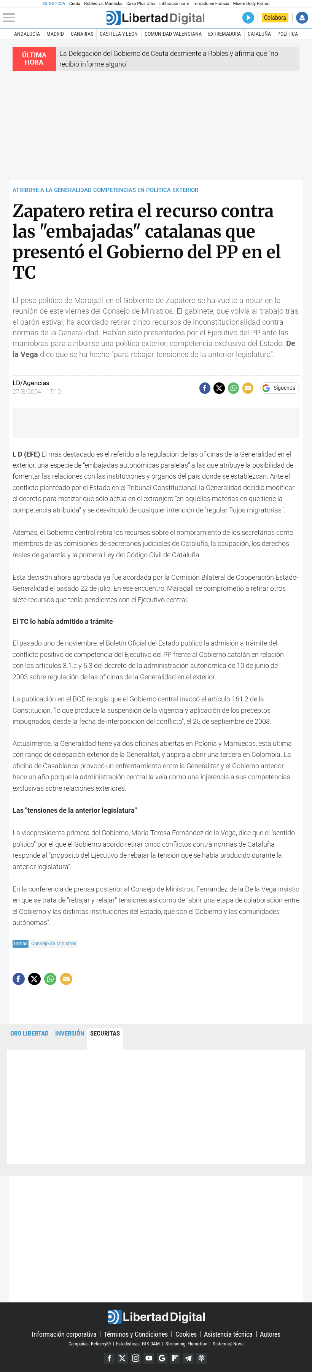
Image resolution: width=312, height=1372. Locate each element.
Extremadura (224, 34)
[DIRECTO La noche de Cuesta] (248, 18)
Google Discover (162, 1358)
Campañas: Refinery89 (89, 1344)
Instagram (136, 1358)
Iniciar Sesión (302, 18)
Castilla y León (119, 34)
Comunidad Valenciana (173, 34)
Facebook (109, 1358)
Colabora (275, 17)
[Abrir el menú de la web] (54, 17)
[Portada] (155, 18)
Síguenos (284, 388)
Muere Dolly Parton (251, 3)
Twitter (122, 1358)
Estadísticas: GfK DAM (138, 1344)
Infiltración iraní (174, 3)
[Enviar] (233, 387)
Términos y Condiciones (136, 1334)
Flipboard (175, 1358)
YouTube (148, 1358)
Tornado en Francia (211, 3)
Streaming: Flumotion (186, 1344)
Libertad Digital (156, 1317)
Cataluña (259, 34)
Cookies (186, 1334)
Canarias (82, 34)
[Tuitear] (218, 387)
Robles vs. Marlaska (103, 3)
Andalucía (27, 34)
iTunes (201, 1358)
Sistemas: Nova (228, 1344)
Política (287, 34)
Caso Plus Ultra (141, 3)
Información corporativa (64, 1334)
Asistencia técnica (228, 1334)
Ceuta (74, 3)
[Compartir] (204, 387)
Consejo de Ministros (53, 943)
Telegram (188, 1358)
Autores (270, 1334)
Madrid (55, 34)
